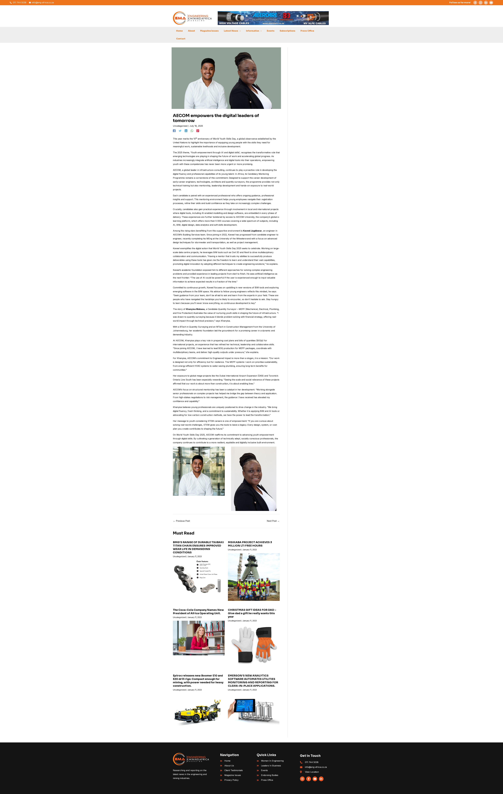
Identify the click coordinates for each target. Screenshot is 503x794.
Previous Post (181, 521)
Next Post (273, 521)
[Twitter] (180, 130)
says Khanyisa (223, 320)
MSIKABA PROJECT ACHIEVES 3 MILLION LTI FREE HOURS (250, 544)
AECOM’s (177, 234)
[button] (239, 31)
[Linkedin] (186, 130)
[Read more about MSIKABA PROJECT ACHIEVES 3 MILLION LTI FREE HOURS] (254, 576)
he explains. (272, 264)
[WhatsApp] (192, 130)
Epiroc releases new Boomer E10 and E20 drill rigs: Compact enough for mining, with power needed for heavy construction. (198, 680)
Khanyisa (190, 340)
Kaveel (176, 248)
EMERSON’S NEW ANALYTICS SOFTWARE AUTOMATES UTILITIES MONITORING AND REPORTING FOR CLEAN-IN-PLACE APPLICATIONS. (253, 680)
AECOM (177, 170)
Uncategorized (180, 126)
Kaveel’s (177, 270)
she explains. (252, 352)
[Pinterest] (197, 130)
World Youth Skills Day (224, 138)
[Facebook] (174, 130)
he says (272, 291)
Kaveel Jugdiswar (252, 230)
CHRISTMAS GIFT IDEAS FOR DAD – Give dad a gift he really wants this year (252, 613)
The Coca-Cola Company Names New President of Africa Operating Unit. (198, 611)
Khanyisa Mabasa (195, 309)
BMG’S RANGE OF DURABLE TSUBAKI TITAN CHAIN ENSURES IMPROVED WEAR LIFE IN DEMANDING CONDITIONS (198, 547)
